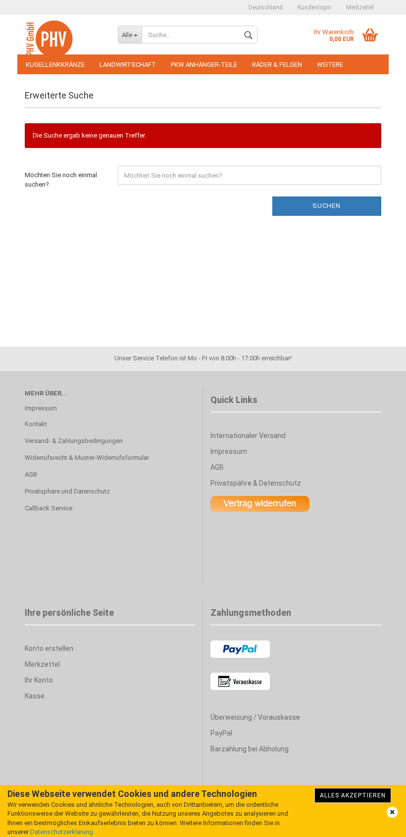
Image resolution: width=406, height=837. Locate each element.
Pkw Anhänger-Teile (204, 64)
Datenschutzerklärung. (62, 832)
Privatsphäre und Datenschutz (67, 491)
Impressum (41, 408)
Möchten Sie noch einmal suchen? (61, 179)
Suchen (326, 205)
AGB (31, 474)
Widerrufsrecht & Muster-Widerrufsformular (87, 457)
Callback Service (48, 508)
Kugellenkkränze (55, 64)
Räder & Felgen (277, 64)
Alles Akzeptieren (353, 795)
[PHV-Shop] (64, 39)
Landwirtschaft (128, 64)
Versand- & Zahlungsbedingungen (74, 440)
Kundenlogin (314, 7)
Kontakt (36, 424)
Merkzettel (360, 7)
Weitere (330, 64)
